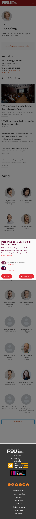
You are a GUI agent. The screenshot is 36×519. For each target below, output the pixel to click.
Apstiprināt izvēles (26, 276)
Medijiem (19, 504)
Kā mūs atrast (19, 510)
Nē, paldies (7, 276)
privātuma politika (7, 255)
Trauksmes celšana (19, 494)
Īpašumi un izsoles (19, 507)
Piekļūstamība (18, 500)
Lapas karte (19, 514)
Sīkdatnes (19, 497)
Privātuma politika (19, 491)
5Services (10, 270)
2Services (10, 264)
